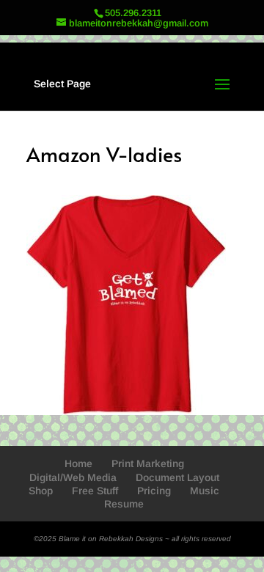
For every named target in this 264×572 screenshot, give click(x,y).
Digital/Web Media (73, 477)
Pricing (154, 490)
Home (78, 463)
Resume (124, 504)
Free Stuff (95, 490)
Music (204, 490)
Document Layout (177, 477)
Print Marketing (147, 463)
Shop (41, 490)
